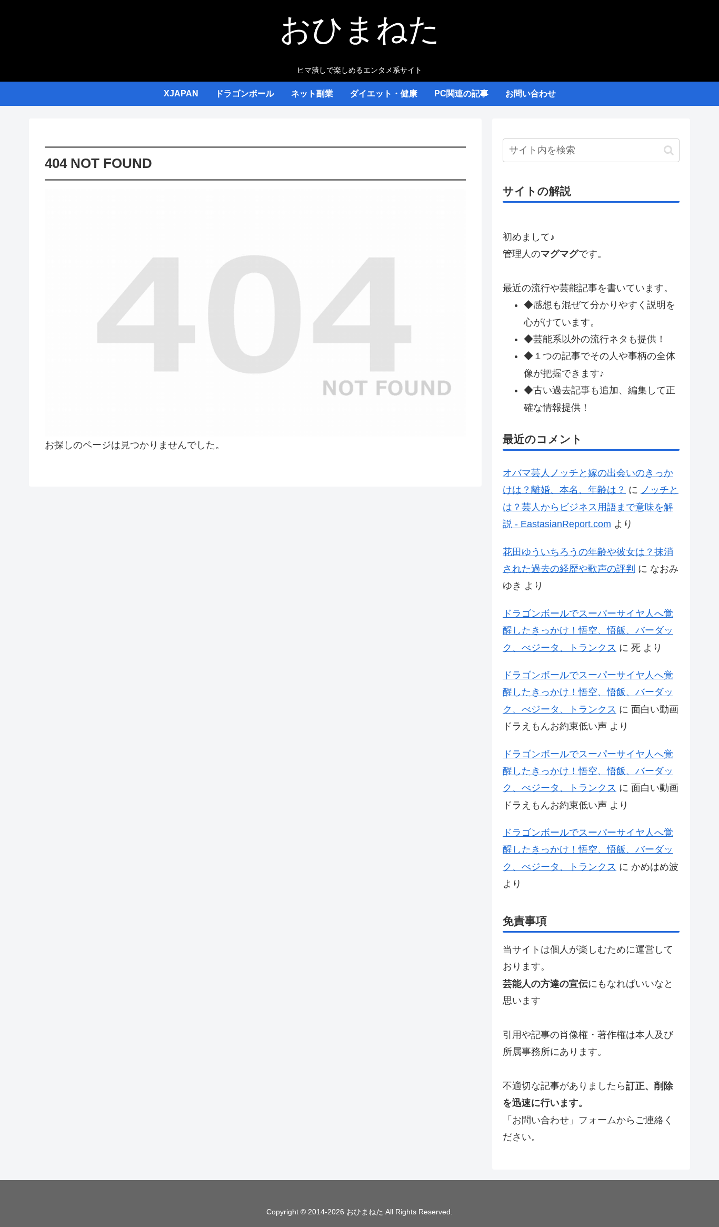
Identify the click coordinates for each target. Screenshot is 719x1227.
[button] (669, 150)
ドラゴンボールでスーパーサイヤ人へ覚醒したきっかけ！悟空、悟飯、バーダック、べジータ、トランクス (588, 630)
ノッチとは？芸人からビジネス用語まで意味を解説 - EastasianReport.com (590, 506)
